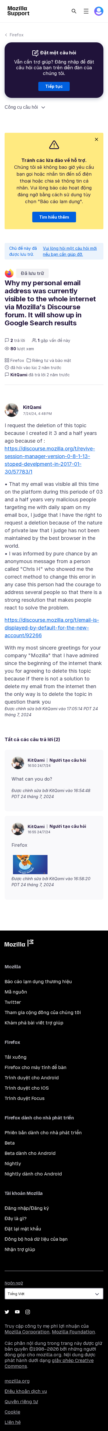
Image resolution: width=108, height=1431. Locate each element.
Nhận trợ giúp (20, 1249)
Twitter (13, 1002)
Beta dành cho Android (30, 1153)
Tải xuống (15, 1057)
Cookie (12, 1412)
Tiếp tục (54, 86)
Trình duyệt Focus (25, 1098)
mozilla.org (17, 1381)
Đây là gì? (15, 1218)
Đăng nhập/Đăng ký (27, 1208)
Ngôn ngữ (14, 1283)
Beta (10, 1143)
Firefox (17, 34)
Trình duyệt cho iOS (27, 1088)
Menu (86, 11)
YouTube (17, 1312)
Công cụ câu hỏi (21, 107)
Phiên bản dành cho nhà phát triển (43, 1132)
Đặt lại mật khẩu (23, 1229)
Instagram (27, 1312)
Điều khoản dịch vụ (26, 1391)
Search (74, 11)
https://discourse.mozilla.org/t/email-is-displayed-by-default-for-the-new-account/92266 (52, 627)
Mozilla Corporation (27, 1332)
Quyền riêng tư (21, 1401)
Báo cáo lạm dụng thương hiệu (38, 981)
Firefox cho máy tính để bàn (36, 1067)
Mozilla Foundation (73, 1332)
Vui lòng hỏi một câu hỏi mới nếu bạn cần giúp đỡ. (70, 251)
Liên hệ (13, 1422)
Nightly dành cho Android (33, 1174)
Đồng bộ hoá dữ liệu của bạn (36, 1239)
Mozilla (19, 944)
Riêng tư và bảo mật (51, 360)
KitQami (32, 407)
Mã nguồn (16, 992)
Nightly (13, 1163)
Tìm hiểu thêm (54, 217)
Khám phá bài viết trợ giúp (34, 1023)
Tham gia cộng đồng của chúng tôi (43, 1012)
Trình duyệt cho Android (32, 1077)
